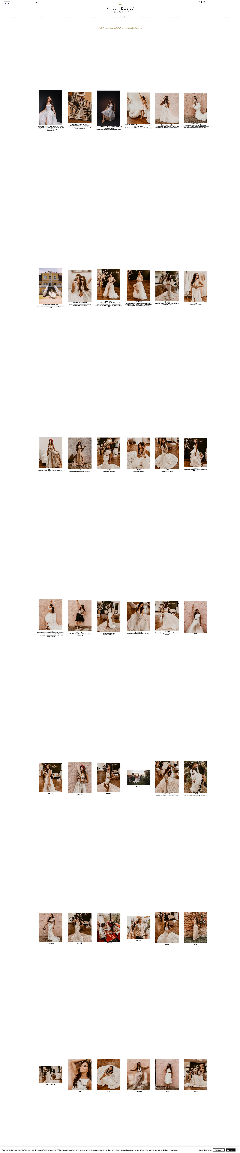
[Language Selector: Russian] (7, 3)
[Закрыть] (238, 1149)
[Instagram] (204, 2)
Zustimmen (230, 1150)
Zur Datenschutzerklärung (170, 1150)
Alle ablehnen (219, 1150)
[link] (36, 2)
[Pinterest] (202, 2)
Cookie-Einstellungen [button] (205, 1150)
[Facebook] (199, 2)
